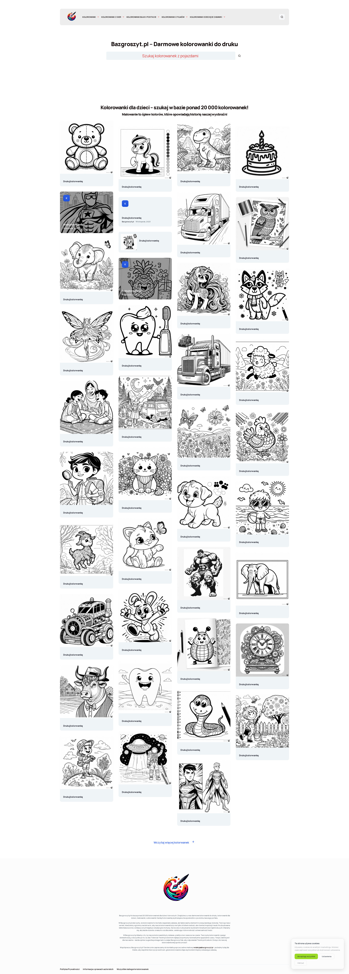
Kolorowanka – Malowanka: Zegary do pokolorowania (249, 683)
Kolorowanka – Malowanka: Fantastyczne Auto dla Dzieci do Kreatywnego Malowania (73, 653)
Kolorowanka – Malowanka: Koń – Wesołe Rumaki (132, 185)
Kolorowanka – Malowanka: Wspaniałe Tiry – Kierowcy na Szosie (190, 251)
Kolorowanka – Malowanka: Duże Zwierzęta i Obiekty (249, 611)
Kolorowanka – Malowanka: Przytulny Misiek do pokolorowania (73, 180)
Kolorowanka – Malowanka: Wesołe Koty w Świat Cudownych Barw (132, 577)
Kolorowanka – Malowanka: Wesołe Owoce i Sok (149, 239)
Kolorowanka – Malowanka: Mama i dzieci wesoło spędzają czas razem (73, 440)
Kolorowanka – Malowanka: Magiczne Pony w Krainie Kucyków (190, 322)
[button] (282, 17)
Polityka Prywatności (70, 969)
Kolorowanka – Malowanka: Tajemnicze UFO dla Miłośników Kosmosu (132, 790)
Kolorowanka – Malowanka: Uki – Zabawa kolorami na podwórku (249, 754)
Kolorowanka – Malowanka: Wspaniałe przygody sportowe (132, 216)
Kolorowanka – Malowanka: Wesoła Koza (73, 582)
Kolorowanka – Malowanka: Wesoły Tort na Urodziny (249, 185)
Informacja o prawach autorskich (98, 969)
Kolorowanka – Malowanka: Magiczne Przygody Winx (73, 369)
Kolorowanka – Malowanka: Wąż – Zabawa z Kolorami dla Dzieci (190, 748)
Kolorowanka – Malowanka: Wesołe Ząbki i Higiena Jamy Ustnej (132, 364)
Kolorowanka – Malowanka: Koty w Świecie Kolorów (132, 506)
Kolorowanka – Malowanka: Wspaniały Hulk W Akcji (190, 606)
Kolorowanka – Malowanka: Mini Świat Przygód (132, 435)
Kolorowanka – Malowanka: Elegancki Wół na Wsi (73, 724)
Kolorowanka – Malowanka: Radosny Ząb (132, 719)
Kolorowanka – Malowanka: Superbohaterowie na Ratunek (73, 223)
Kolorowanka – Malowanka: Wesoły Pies (249, 327)
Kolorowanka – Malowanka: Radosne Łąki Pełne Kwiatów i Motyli (190, 464)
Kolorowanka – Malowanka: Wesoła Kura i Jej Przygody (249, 469)
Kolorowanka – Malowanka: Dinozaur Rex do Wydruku (190, 180)
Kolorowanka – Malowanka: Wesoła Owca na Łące (249, 398)
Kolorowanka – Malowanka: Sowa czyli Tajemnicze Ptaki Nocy (249, 256)
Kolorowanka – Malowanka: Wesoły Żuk (190, 677)
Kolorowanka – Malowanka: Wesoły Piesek (190, 535)
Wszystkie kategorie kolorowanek (132, 969)
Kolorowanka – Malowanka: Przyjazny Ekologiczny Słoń (73, 298)
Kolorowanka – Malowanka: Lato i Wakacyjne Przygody (249, 540)
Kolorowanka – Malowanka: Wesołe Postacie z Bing (132, 648)
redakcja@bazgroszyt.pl (203, 947)
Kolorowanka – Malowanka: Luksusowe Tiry (190, 393)
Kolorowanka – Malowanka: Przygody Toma (73, 795)
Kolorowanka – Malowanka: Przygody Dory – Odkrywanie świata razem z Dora (73, 511)
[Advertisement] (174, 83)
